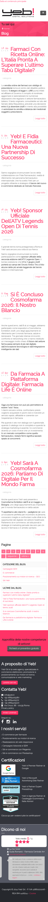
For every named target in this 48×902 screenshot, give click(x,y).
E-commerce (8, 573)
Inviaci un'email (9, 713)
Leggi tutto (40, 118)
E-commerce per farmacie (15, 734)
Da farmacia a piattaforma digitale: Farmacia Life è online (23, 382)
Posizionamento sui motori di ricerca (19, 738)
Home (7, 28)
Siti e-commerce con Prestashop (18, 753)
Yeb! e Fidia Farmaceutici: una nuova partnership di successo (21, 146)
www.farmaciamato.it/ (12, 854)
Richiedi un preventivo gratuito (24, 648)
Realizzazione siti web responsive (18, 742)
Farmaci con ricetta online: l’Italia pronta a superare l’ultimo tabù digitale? (23, 59)
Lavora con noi (9, 682)
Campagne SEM (10, 569)
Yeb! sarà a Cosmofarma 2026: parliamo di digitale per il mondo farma (22, 473)
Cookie (32, 893)
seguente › (13, 556)
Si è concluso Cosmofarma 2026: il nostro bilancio (22, 302)
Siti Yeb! (6, 580)
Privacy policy (7, 708)
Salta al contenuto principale (13, 1)
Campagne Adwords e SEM (15, 746)
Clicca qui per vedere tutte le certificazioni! (20, 815)
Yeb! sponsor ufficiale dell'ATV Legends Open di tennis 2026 (22, 221)
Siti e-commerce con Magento (17, 749)
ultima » (25, 556)
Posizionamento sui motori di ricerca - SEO (21, 577)
